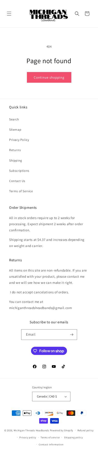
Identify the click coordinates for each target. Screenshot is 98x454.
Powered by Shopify (61, 430)
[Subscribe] (72, 334)
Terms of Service (21, 191)
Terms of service (50, 437)
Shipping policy (73, 437)
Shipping (15, 160)
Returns (15, 150)
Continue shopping (49, 77)
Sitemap (15, 129)
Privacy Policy (19, 140)
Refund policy (85, 430)
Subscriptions (19, 171)
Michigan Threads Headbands (31, 430)
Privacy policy (27, 437)
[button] (9, 14)
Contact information (51, 444)
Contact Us (17, 181)
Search (14, 119)
